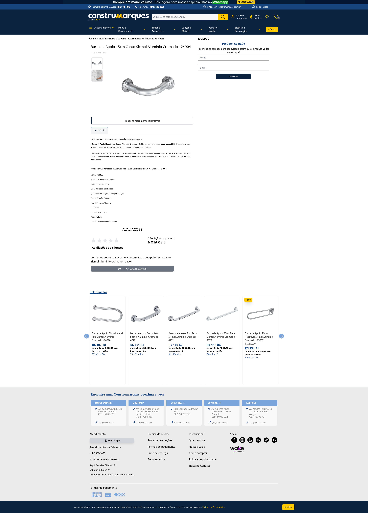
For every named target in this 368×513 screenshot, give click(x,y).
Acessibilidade (136, 38)
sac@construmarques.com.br (226, 6)
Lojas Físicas (262, 6)
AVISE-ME (233, 76)
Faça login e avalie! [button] (135, 268)
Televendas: (151, 6)
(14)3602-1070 (106, 422)
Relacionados (98, 292)
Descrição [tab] (99, 130)
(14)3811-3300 (181, 422)
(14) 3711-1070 (258, 422)
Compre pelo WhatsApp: (111, 6)
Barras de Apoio (155, 38)
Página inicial (95, 38)
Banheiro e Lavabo (115, 38)
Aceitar (288, 507)
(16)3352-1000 (219, 422)
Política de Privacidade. (213, 507)
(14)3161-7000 (144, 422)
